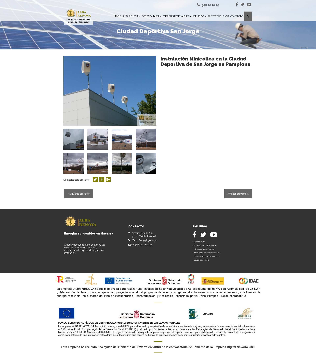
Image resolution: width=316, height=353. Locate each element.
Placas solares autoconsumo (206, 256)
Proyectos (214, 16)
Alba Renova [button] (131, 16)
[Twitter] (205, 236)
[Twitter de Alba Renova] (243, 4)
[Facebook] (196, 236)
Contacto (236, 16)
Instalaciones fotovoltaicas (205, 245)
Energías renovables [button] (176, 16)
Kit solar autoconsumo (204, 249)
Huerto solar (199, 242)
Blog (226, 16)
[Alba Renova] (78, 16)
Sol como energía (201, 260)
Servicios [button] (199, 16)
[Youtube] (249, 4)
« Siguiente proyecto (78, 193)
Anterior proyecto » (238, 193)
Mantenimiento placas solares (207, 252)
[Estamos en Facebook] (237, 4)
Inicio (118, 16)
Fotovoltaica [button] (151, 16)
